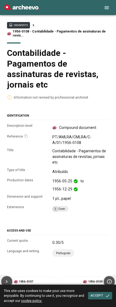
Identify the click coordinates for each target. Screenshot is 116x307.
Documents (18, 25)
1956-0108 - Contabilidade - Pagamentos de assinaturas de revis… (59, 33)
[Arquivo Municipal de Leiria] (22, 8)
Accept (97, 295)
